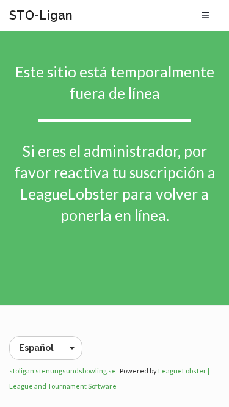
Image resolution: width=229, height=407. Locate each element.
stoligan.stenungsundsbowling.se (62, 371)
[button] (45, 348)
